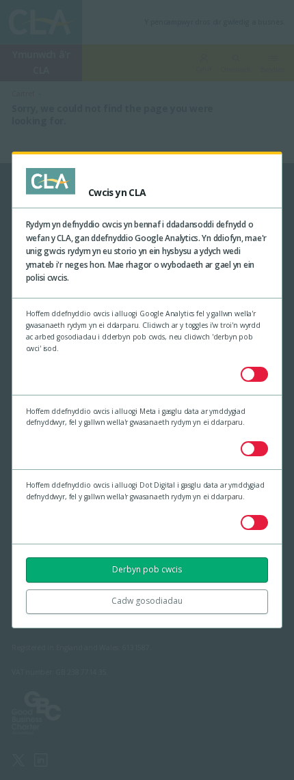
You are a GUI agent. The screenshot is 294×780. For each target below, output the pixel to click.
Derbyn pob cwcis (147, 569)
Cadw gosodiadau (147, 601)
